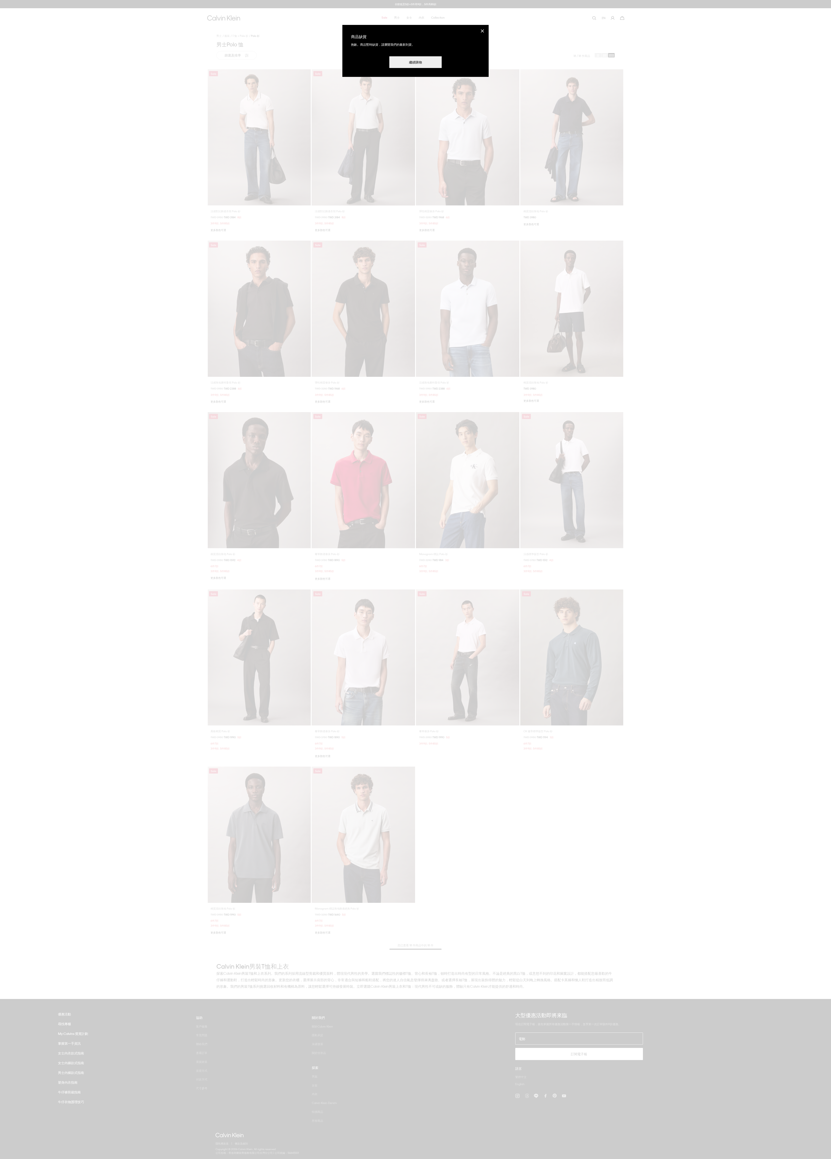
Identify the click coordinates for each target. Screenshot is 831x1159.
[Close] (482, 31)
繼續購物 (415, 62)
